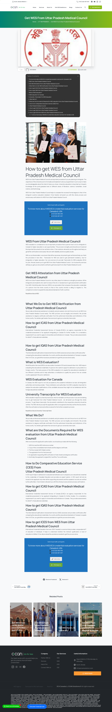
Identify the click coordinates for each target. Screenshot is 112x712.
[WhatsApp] (100, 1)
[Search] (85, 7)
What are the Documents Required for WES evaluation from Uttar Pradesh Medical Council (53, 101)
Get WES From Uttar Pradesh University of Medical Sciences (90, 627)
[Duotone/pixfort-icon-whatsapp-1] (16, 666)
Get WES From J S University (66, 629)
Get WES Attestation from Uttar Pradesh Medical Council (44, 83)
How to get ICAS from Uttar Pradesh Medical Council (43, 88)
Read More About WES (32, 293)
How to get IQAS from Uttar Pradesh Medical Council (43, 90)
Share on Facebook (51, 579)
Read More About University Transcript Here (39, 411)
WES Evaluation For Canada (36, 95)
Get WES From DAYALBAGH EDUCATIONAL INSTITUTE (19, 627)
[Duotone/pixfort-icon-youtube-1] (20, 666)
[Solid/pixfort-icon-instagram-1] (13, 666)
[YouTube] (94, 1)
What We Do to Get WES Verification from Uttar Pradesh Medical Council (48, 86)
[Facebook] (91, 1)
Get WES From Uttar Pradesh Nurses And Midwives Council (43, 627)
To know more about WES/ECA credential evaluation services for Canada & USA (50, 79)
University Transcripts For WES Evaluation (40, 97)
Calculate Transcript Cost (37, 706)
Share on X (65, 579)
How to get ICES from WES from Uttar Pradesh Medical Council (46, 112)
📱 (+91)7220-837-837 (56, 216)
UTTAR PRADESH (43, 22)
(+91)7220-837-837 (84, 1)
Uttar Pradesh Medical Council (38, 106)
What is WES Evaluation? (35, 92)
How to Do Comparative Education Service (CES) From (44, 103)
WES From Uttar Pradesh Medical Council (40, 81)
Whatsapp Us (57, 228)
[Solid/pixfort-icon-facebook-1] (24, 666)
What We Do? (33, 99)
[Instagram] (97, 1)
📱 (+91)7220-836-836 (56, 214)
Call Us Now (57, 222)
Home (34, 22)
